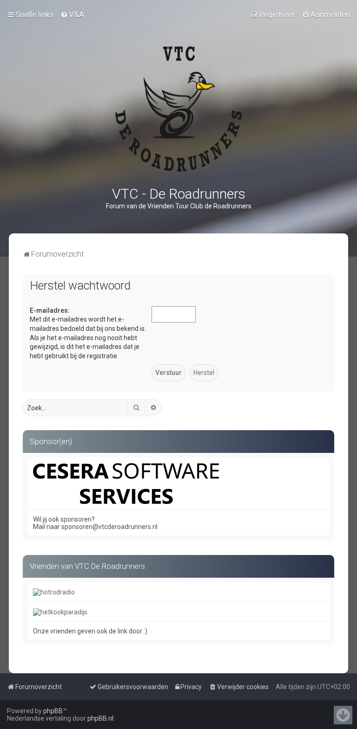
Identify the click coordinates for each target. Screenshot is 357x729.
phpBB (53, 711)
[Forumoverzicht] (178, 109)
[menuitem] (72, 14)
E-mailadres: (50, 310)
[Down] (343, 715)
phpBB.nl (100, 718)
